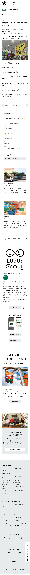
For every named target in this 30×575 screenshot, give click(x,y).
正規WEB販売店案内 (6, 480)
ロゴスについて (18, 468)
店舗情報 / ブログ (6, 473)
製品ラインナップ (19, 504)
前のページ (7, 105)
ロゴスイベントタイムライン (21, 523)
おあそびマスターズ (6, 526)
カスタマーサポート (19, 487)
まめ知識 (17, 520)
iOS (9, 552)
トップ (3, 468)
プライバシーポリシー (7, 493)
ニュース (17, 473)
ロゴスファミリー (6, 507)
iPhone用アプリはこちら (15, 334)
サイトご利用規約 (19, 490)
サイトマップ (5, 490)
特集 (16, 471)
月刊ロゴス (4, 471)
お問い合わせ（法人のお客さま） (6, 487)
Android (20, 552)
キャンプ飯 (4, 523)
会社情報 (17, 480)
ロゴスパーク (18, 517)
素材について (18, 476)
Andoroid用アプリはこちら (15, 340)
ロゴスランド (5, 517)
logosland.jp (15, 401)
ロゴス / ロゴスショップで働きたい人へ (8, 483)
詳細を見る (15, 307)
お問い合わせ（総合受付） (18, 483)
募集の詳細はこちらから (15, 449)
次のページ (23, 105)
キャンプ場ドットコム (7, 520)
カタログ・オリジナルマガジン (8, 477)
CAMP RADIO (18, 526)
